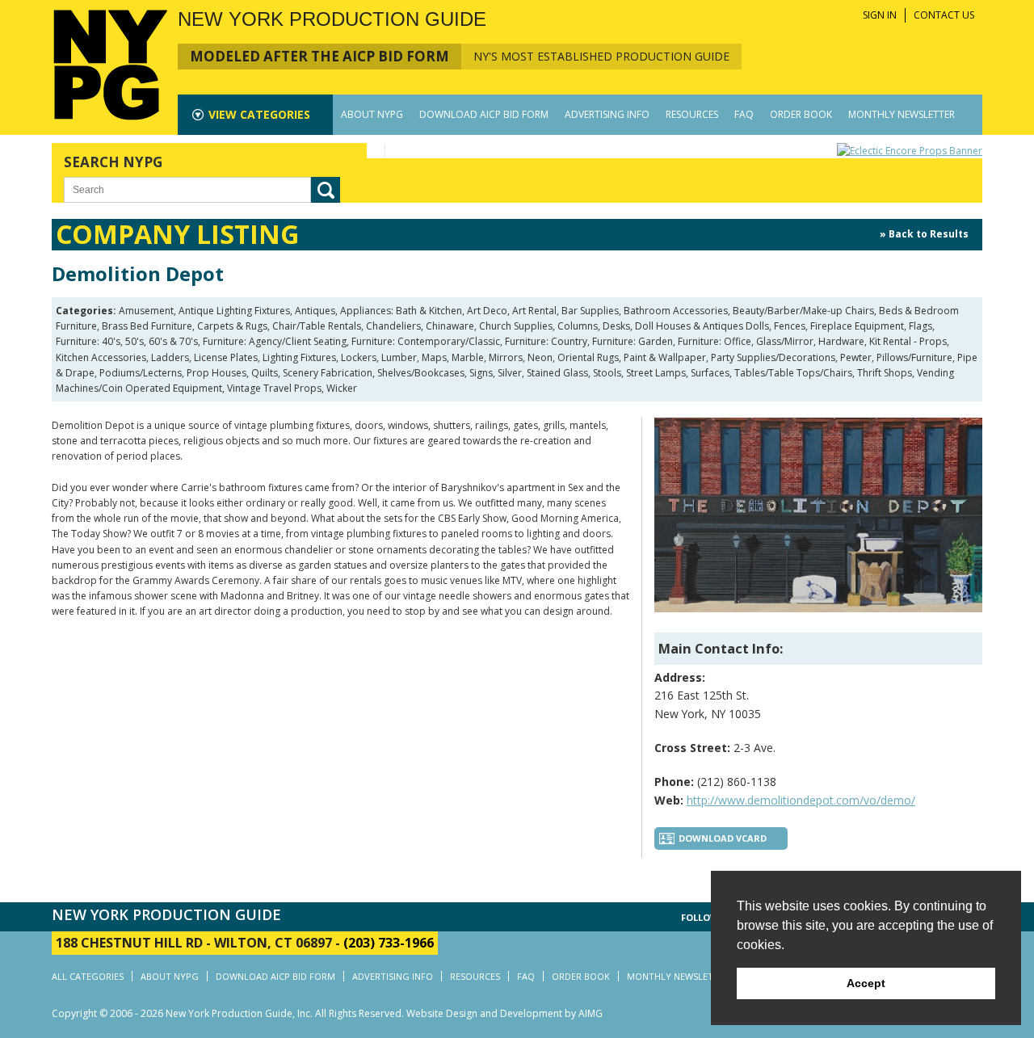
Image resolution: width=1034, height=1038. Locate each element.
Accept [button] (866, 983)
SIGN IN (880, 15)
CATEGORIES (259, 114)
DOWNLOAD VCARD (723, 838)
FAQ (744, 114)
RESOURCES (692, 114)
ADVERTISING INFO (607, 114)
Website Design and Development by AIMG (504, 1013)
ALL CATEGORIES (88, 976)
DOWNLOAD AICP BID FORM (484, 114)
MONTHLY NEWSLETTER (901, 114)
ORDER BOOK (801, 114)
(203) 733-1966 (388, 943)
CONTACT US (944, 15)
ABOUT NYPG (372, 114)
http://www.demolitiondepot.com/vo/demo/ (801, 800)
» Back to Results (924, 234)
